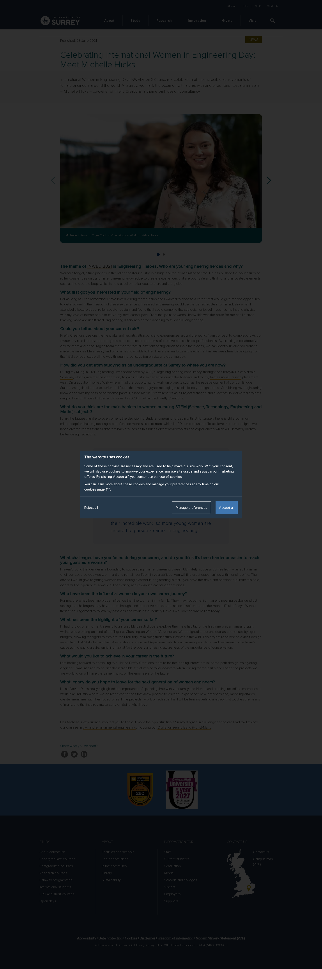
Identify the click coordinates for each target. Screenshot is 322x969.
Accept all (226, 507)
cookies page (94, 489)
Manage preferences (191, 507)
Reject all (91, 507)
